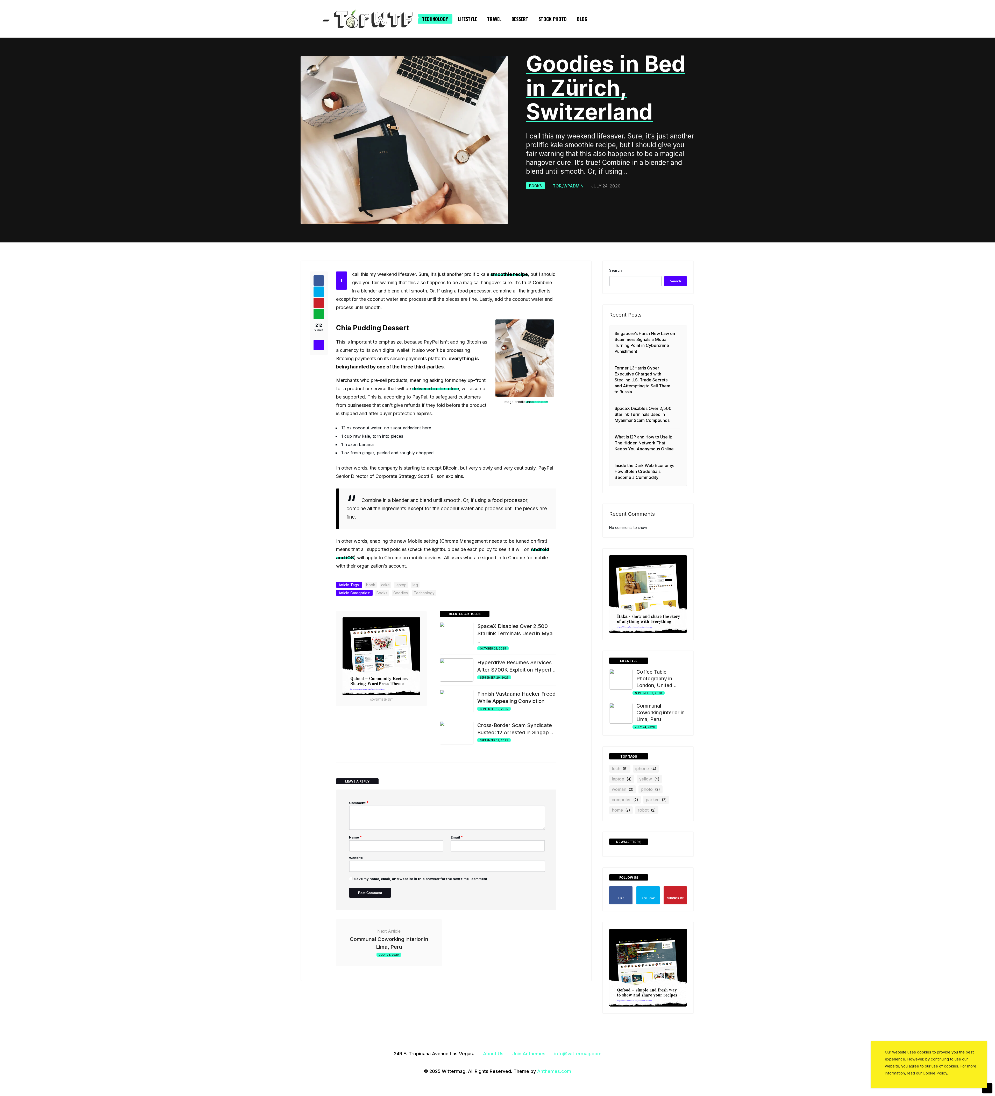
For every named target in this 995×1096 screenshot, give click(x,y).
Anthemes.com (554, 1071)
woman (623, 789)
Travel (494, 19)
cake (385, 585)
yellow (649, 778)
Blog (582, 19)
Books (535, 186)
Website (356, 858)
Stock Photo (552, 19)
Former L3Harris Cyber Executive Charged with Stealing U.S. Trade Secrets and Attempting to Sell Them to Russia (642, 379)
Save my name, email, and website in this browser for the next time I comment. (421, 879)
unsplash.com (537, 402)
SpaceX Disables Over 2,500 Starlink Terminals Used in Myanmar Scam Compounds (643, 414)
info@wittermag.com (577, 1053)
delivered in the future (435, 388)
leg (415, 585)
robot (647, 810)
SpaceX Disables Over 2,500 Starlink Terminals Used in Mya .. (515, 633)
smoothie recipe (509, 274)
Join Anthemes (528, 1053)
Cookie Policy (935, 1073)
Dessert (519, 19)
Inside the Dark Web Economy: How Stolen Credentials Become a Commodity (644, 471)
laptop (401, 585)
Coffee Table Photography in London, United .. (656, 678)
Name (355, 837)
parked (656, 799)
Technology (435, 19)
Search (615, 270)
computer (625, 799)
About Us (493, 1053)
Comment (359, 802)
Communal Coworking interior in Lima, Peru (660, 712)
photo (650, 789)
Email (457, 837)
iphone (645, 768)
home (621, 810)
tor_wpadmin (568, 186)
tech (620, 768)
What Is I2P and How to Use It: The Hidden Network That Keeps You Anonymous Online (644, 442)
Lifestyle (467, 19)
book (370, 585)
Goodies (400, 593)
